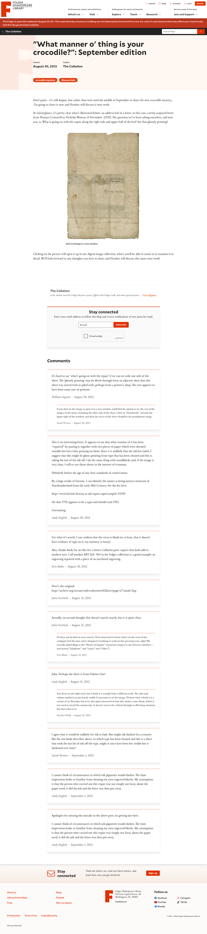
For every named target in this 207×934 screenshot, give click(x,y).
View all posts (149, 295)
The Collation (13, 31)
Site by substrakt (14, 926)
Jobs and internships (17, 897)
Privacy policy (13, 915)
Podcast (60, 897)
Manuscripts (68, 80)
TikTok (183, 902)
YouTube (162, 902)
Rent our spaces (64, 902)
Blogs (59, 892)
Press (9, 902)
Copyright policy (49, 915)
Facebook (162, 898)
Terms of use (31, 915)
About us (11, 892)
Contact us (121, 901)
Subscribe (121, 324)
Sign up (153, 873)
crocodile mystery (45, 80)
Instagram (185, 898)
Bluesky (161, 906)
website (34, 24)
